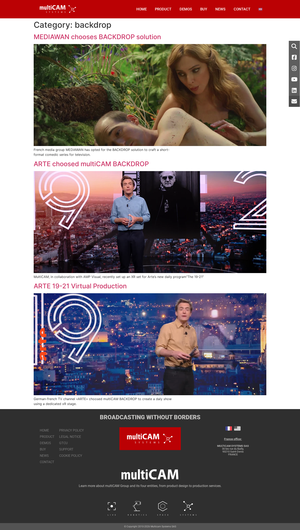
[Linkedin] (294, 90)
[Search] (294, 46)
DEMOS (186, 9)
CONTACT (242, 9)
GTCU (63, 443)
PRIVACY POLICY (71, 430)
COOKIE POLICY (70, 456)
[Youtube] (294, 79)
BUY (203, 9)
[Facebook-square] (294, 57)
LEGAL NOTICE (70, 437)
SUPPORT (66, 449)
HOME (141, 9)
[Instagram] (294, 68)
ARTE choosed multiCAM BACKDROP (91, 164)
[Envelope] (294, 101)
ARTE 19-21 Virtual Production (80, 286)
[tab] (229, 428)
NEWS (220, 9)
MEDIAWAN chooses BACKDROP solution (97, 37)
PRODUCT (163, 9)
